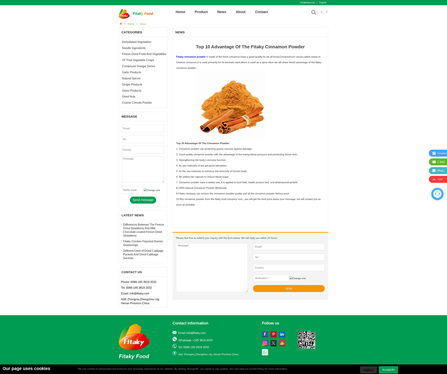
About (241, 12)
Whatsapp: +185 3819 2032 (195, 340)
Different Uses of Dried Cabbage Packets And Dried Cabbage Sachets (143, 254)
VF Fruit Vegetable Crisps (138, 60)
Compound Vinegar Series (138, 66)
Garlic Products (131, 72)
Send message (143, 200)
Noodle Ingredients (134, 48)
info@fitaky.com (307, 2)
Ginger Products (132, 84)
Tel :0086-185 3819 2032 (193, 347)
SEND (288, 288)
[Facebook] (326, 11)
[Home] (121, 24)
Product (201, 12)
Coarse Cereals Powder (137, 102)
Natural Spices (131, 78)
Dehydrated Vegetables (136, 41)
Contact (261, 12)
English (323, 2)
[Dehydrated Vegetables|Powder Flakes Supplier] (136, 13)
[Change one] (298, 278)
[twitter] (322, 11)
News (221, 12)
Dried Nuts (128, 96)
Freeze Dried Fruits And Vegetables (144, 54)
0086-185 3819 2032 (143, 281)
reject (368, 370)
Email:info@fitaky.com (192, 332)
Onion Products (131, 90)
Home (180, 12)
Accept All (388, 369)
